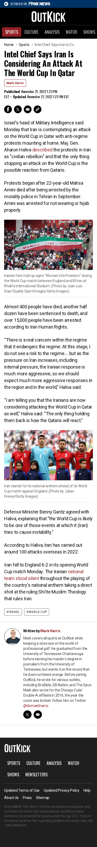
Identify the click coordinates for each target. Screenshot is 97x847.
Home (9, 45)
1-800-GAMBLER (15, 825)
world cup (37, 612)
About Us (11, 798)
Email (28, 109)
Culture (31, 32)
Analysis (51, 32)
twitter (27, 714)
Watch (71, 32)
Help (87, 790)
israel (14, 612)
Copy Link (37, 109)
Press (27, 798)
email (38, 714)
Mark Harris (15, 83)
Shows (13, 774)
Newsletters (36, 774)
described (42, 149)
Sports (11, 32)
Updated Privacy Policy (61, 790)
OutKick (48, 16)
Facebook (8, 109)
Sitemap (42, 798)
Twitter (18, 109)
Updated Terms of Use (22, 790)
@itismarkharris (35, 706)
